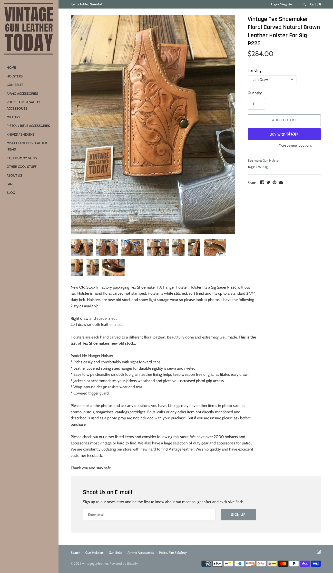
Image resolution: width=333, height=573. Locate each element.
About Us (14, 175)
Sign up (238, 514)
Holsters (15, 76)
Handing (255, 70)
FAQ (9, 184)
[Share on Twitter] (268, 182)
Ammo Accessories (22, 93)
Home (11, 67)
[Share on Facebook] (262, 182)
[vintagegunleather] (29, 29)
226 (258, 167)
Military (13, 117)
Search (75, 552)
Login (275, 4)
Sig (265, 167)
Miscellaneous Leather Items (27, 146)
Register (287, 4)
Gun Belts (15, 85)
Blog (11, 193)
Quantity (255, 93)
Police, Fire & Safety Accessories (23, 105)
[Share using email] (281, 182)
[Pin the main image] (274, 182)
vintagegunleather (95, 563)
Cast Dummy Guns (22, 158)
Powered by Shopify (123, 563)
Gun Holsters (94, 552)
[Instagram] (319, 552)
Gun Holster (271, 160)
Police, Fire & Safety (173, 552)
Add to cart (284, 120)
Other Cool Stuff (22, 167)
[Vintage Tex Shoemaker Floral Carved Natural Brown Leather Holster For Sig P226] (153, 124)
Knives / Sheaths (21, 134)
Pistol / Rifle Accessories (28, 126)
